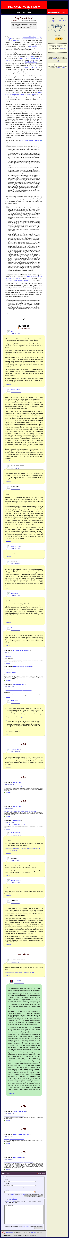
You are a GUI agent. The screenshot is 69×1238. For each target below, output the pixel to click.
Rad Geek (17, 980)
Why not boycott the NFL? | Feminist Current (14, 1116)
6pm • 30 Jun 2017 (8, 1159)
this (21, 717)
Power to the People (55, 25)
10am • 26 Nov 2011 (19, 983)
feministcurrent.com (19, 1111)
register (12, 1194)
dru (12, 331)
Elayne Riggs (54, 28)
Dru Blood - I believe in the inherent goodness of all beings (19, 690)
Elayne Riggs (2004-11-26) (26, 58)
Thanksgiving (57, 31)
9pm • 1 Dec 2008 (15, 860)
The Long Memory (57, 26)
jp (11, 627)
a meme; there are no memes (30, 39)
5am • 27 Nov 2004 (15, 333)
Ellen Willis (60, 28)
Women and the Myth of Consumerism (30, 140)
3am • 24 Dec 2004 (15, 703)
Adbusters (15, 40)
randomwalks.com (18, 684)
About (23, 12)
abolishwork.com (18, 1157)
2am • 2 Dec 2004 (8, 669)
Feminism (62, 24)
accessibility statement (61, 67)
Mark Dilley (50, 30)
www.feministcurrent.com (21, 1134)
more (58, 61)
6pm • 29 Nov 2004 (15, 563)
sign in (23, 1194)
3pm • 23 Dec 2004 (9, 686)
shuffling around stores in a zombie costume (23, 93)
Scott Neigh (14, 389)
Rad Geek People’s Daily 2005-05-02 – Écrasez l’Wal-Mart (16, 787)
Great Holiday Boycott (31, 62)
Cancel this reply (41, 1173)
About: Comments (25, 1226)
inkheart (13, 700)
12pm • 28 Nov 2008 (16, 835)
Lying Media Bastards (11, 672)
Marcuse (26, 67)
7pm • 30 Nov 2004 (15, 630)
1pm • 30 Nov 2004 (15, 595)
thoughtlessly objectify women (16, 280)
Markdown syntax (10, 1201)
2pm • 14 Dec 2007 (9, 784)
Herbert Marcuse (62, 29)
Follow (21, 328)
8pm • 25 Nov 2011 (15, 962)
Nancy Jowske (15, 546)
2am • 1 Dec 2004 (8, 652)
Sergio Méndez (15, 880)
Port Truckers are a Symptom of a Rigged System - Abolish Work (18, 1162)
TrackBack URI (26, 328)
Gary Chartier (15, 832)
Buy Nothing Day (56, 27)
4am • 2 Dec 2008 (15, 882)
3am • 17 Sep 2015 (8, 1136)
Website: (6, 1190)
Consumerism (63, 27)
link (19, 1202)
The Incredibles (33, 46)
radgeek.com (17, 782)
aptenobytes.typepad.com (21, 650)
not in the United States (29, 37)
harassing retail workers (33, 94)
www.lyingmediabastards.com (22, 666)
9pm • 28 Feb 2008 (8, 808)
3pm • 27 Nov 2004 (15, 468)
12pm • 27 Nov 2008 (9, 822)
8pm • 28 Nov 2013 (9, 1113)
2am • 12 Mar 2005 (15, 751)
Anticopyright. (9, 1232)
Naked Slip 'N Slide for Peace (60, 30)
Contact (29, 12)
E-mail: (6, 1184)
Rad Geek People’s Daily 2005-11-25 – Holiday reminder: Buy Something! (20, 811)
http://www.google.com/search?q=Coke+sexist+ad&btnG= (20, 972)
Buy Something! (24, 18)
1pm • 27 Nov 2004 (15, 489)
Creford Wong (15, 749)
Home (18, 12)
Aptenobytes (8, 656)
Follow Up (8, 384)
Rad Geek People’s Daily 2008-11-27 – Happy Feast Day (16, 824)
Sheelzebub (14, 593)
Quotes (63, 25)
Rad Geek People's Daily (24, 6)
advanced (63, 12)
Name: (6, 1179)
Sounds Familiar (62, 20)
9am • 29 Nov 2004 (15, 548)
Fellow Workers (55, 24)
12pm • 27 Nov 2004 (16, 392)
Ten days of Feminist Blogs (52, 21)
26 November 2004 (15, 20)
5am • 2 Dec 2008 (15, 903)
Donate (58, 46)
